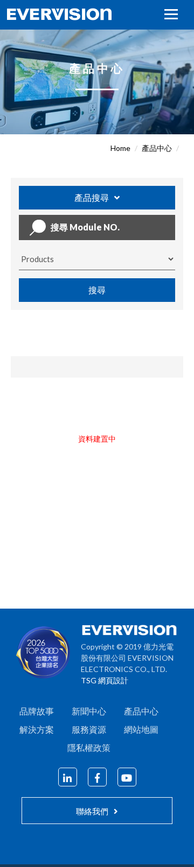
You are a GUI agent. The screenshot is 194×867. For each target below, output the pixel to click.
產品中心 (157, 148)
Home (120, 148)
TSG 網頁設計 (104, 680)
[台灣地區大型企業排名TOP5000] (48, 655)
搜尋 (97, 290)
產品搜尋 (91, 197)
